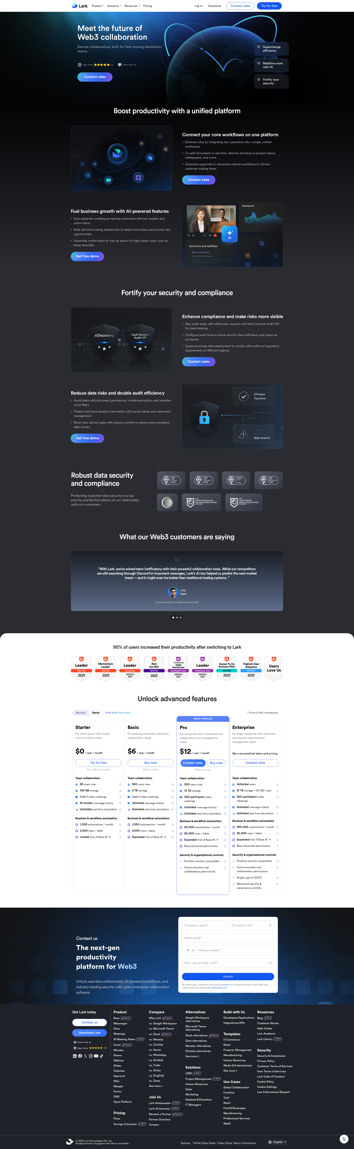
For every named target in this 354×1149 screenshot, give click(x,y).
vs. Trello (154, 1065)
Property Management (237, 1050)
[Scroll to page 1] (173, 617)
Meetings (119, 1033)
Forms (117, 1091)
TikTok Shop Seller (204, 1143)
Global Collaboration (236, 1087)
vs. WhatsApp (157, 1055)
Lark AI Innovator (159, 1108)
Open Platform (123, 1101)
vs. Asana (155, 1049)
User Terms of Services (271, 1071)
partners (225, 984)
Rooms (118, 1055)
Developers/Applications (238, 1017)
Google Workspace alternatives (197, 1019)
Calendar (119, 1070)
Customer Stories (268, 1023)
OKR (116, 1096)
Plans (117, 1118)
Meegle (118, 1086)
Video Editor (224, 1143)
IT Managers (193, 1104)
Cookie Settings (267, 1087)
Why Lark (155, 1018)
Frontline (228, 1092)
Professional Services (236, 1118)
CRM (188, 1073)
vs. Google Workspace (163, 1023)
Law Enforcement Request (273, 1092)
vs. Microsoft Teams (161, 1028)
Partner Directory (160, 1119)
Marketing (191, 1094)
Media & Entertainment (237, 1065)
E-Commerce (231, 1039)
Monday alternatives (198, 1046)
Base (116, 1018)
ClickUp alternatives (198, 1051)
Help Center (264, 1028)
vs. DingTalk (156, 1075)
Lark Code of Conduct (270, 1076)
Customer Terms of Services (274, 1066)
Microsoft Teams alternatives (195, 1028)
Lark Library (265, 1039)
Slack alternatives (196, 1035)
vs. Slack (154, 1034)
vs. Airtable (156, 1060)
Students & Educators (198, 1099)
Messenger (120, 1023)
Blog (260, 1018)
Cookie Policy (265, 1081)
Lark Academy (266, 1033)
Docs (117, 1028)
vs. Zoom (154, 1080)
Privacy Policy (266, 1061)
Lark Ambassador (160, 1103)
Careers (154, 1124)
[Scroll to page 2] (177, 617)
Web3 (227, 1123)
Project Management (198, 1079)
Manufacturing (232, 1055)
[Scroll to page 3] (181, 617)
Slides (117, 1065)
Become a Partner (160, 1114)
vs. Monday (156, 1039)
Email (117, 1044)
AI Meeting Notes (124, 1039)
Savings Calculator (125, 1124)
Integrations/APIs (234, 1023)
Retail (226, 1044)
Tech (226, 1097)
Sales (188, 1089)
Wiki (116, 1081)
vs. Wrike (155, 1070)
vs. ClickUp (156, 1044)
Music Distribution (245, 1143)
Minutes (119, 1050)
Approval (119, 1076)
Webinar (119, 1060)
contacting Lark (219, 987)
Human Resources (196, 1084)
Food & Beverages (234, 1108)
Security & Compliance (271, 1056)
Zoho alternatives (196, 1040)
